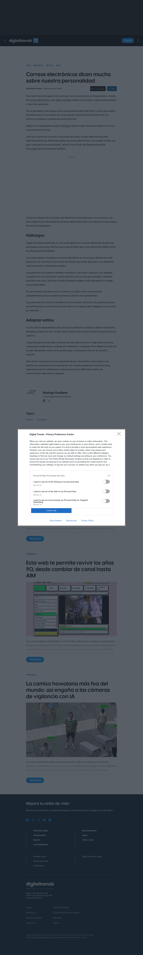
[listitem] (71, 475)
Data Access (71, 520)
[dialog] (71, 477)
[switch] (106, 482)
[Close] (119, 434)
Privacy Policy (87, 520)
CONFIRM (51, 511)
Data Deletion (56, 520)
